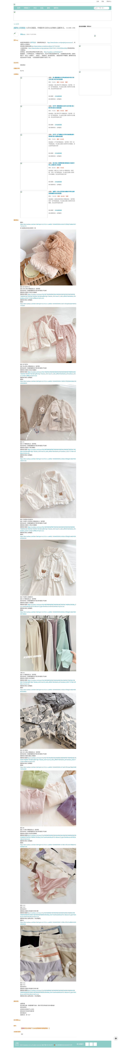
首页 (18, 8)
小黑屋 (17, 1043)
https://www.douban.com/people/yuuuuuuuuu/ (59, 42)
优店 (35, 8)
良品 (41, 8)
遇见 (48, 8)
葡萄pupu (22, 34)
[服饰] (16, 28)
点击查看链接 (58, 96)
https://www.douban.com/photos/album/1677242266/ (45, 46)
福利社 (56, 8)
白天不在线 (33, 42)
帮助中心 (109, 1)
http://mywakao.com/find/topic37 (53, 52)
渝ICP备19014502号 (47, 1045)
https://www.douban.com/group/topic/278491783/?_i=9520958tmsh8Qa (47, 48)
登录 (103, 1)
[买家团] (22, 28)
